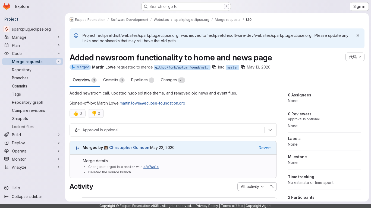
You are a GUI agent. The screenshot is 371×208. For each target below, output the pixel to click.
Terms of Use (232, 206)
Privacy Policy (207, 206)
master (232, 67)
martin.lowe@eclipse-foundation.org (152, 103)
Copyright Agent (259, 206)
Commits (113, 79)
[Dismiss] (358, 35)
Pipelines (142, 79)
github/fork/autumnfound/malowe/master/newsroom (182, 67)
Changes (172, 79)
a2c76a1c (151, 167)
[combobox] (252, 186)
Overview (84, 79)
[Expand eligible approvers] (270, 130)
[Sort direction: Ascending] (272, 186)
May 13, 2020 (259, 67)
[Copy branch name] (214, 67)
